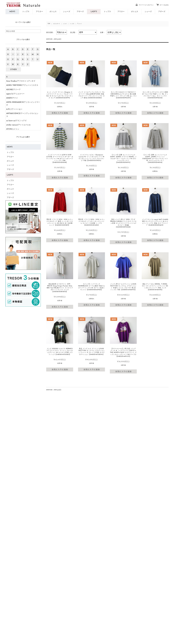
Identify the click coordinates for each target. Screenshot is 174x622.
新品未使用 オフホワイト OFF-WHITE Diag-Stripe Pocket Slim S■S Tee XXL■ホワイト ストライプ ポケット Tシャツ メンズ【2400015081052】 (60, 287)
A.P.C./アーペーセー (14, 109)
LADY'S (94, 11)
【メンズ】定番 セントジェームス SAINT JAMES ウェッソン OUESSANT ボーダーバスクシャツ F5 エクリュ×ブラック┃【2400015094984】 (155, 158)
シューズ (66, 11)
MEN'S (12, 11)
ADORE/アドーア (13, 90)
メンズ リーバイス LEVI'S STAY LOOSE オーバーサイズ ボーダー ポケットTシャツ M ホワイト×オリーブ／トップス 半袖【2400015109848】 (59, 158)
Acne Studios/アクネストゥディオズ (20, 81)
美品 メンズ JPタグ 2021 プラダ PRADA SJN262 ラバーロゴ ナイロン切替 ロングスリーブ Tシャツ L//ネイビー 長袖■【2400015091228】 (123, 223)
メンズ (65, 23)
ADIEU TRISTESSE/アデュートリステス (22, 85)
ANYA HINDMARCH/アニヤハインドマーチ (23, 103)
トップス (25, 11)
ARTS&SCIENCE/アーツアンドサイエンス (22, 115)
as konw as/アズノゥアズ (16, 121)
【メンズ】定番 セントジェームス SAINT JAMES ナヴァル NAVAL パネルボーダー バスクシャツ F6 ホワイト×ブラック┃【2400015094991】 (123, 158)
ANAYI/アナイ (12, 98)
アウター (39, 11)
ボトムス (53, 11)
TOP (49, 23)
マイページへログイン (146, 5)
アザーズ (80, 11)
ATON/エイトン (12, 129)
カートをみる (164, 5)
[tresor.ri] (59, 73)
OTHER (13, 69)
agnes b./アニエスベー (15, 94)
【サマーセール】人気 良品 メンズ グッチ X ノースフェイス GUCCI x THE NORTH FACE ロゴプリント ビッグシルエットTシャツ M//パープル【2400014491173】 (123, 352)
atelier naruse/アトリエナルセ (18, 125)
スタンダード (56, 23)
